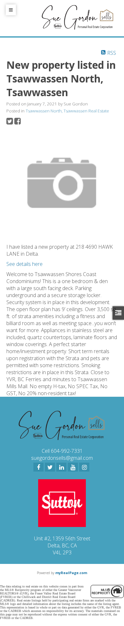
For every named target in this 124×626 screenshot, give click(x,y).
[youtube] (73, 467)
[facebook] (38, 467)
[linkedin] (61, 467)
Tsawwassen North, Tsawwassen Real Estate (67, 111)
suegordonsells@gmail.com (62, 457)
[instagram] (84, 467)
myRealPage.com (71, 572)
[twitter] (50, 467)
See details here (24, 263)
